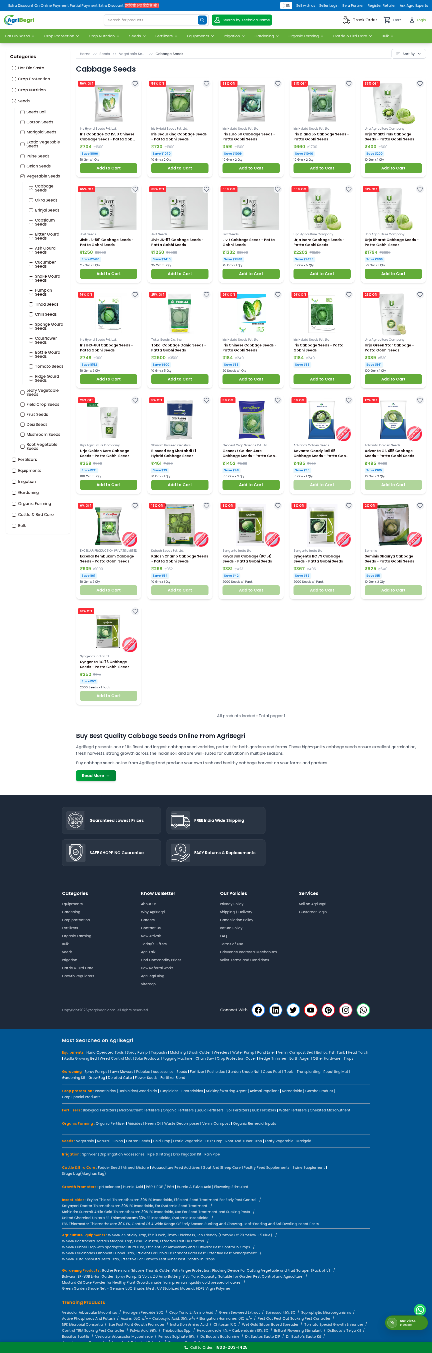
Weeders (221, 1052)
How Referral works (157, 968)
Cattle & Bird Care (36, 515)
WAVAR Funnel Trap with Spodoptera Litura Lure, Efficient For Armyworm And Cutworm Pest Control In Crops (156, 1247)
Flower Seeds (146, 1077)
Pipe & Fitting (159, 1154)
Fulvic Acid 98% (143, 1330)
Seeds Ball (36, 112)
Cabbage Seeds (44, 188)
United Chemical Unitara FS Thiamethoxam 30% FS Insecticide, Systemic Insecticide (135, 1217)
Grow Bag (96, 1077)
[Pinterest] (328, 1010)
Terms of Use (231, 943)
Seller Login (328, 5)
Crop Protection (34, 79)
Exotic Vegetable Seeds (43, 144)
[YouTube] (311, 1010)
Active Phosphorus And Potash (88, 1318)
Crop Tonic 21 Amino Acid (191, 1312)
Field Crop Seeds (42, 405)
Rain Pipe (212, 1154)
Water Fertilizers (293, 1110)
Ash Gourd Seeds (45, 250)
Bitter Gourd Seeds (47, 236)
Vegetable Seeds (43, 176)
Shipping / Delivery (236, 911)
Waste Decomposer (181, 1123)
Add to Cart (108, 168)
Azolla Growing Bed (80, 1058)
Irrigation (27, 482)
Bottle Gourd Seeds (47, 354)
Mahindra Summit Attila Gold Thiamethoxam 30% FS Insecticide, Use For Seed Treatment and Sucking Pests (156, 1211)
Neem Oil (153, 1123)
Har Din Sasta (31, 68)
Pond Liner (266, 1052)
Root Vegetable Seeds (42, 447)
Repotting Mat (336, 1071)
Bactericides (192, 1090)
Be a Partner (353, 5)
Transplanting (308, 1071)
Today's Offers (154, 943)
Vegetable (85, 1140)
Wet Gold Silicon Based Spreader (270, 1324)
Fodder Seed (109, 1167)
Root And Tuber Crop (244, 1140)
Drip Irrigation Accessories (122, 1154)
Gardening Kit (74, 1077)
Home (85, 53)
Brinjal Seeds (47, 210)
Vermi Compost (216, 1123)
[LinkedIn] (275, 1010)
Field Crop (161, 1140)
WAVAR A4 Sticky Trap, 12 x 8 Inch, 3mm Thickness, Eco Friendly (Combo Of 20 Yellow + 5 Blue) (190, 1235)
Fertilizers (27, 460)
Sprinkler (89, 1154)
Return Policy (231, 927)
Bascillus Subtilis (76, 1336)
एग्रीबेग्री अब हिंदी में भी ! (119, 5)
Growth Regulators (78, 976)
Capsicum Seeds (45, 222)
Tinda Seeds (46, 304)
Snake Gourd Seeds (47, 278)
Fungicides (169, 1090)
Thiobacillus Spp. (176, 1330)
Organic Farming (34, 504)
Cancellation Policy (236, 919)
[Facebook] (258, 1010)
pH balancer (109, 1186)
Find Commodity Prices (161, 959)
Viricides (135, 1123)
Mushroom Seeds (43, 435)
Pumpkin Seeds (43, 292)
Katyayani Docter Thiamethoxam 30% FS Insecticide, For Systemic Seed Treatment (135, 1205)
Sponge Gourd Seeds (49, 326)
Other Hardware (326, 1058)
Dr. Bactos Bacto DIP (262, 1336)
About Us (148, 903)
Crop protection (76, 919)
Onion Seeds (38, 166)
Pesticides (216, 1071)
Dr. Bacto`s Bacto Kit (303, 1336)
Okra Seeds (46, 200)
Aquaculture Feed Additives (176, 1167)
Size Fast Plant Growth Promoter (136, 1324)
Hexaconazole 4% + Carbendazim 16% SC (232, 1330)
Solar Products (147, 1058)
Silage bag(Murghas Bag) (84, 1173)
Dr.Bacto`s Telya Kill (344, 1330)
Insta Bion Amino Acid (189, 1324)
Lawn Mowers (121, 1071)
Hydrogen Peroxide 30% (143, 1312)
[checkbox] (14, 68)
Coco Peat (272, 1071)
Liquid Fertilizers (210, 1110)
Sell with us (305, 5)
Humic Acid (133, 1186)
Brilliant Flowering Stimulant (298, 1330)
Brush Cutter (200, 1052)
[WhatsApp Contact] (420, 1310)
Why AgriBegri (153, 911)
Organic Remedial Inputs (254, 1123)
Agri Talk (148, 951)
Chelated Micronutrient (330, 1110)
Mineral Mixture (136, 1167)
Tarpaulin (159, 1052)
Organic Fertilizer (110, 1123)
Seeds (24, 101)
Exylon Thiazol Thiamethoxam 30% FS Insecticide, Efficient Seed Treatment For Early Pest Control (171, 1199)
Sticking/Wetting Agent (226, 1090)
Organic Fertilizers (178, 1110)
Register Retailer (382, 5)
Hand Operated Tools (105, 1052)
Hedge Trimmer (272, 1058)
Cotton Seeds (39, 122)
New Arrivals (151, 935)
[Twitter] (293, 1010)
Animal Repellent (264, 1090)
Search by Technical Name (246, 20)
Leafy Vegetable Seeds (42, 393)
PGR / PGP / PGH (160, 1186)
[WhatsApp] (363, 1010)
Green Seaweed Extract (239, 1312)
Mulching (178, 1052)
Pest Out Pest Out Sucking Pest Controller (294, 1318)
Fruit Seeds (37, 415)
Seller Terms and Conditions (244, 959)
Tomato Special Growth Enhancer (333, 1324)
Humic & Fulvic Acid (194, 1186)
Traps (348, 1058)
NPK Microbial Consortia (82, 1324)
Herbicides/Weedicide (138, 1090)
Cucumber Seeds (45, 264)
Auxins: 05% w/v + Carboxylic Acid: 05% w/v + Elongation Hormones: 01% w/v (186, 1318)
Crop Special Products (81, 1096)
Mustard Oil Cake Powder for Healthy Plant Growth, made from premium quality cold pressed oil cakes (151, 1282)
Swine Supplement (308, 1167)
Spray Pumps (95, 1071)
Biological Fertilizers (99, 1110)
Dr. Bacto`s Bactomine (220, 1336)
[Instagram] (345, 1010)
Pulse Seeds (38, 156)
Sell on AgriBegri (312, 903)
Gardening (28, 493)
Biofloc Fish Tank (330, 1052)
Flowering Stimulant (231, 1186)
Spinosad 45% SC (281, 1312)
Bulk (22, 526)
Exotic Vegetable (187, 1140)
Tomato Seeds (49, 366)
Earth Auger (300, 1058)
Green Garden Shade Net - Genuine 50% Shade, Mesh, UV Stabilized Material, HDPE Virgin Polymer (146, 1288)
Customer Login (313, 911)
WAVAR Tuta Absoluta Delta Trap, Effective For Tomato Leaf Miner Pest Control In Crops (138, 1259)
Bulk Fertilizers (264, 1110)
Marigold (303, 1140)
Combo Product (319, 1090)
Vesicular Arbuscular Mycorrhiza (89, 1312)
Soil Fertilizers (237, 1110)
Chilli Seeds (46, 314)
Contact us (151, 927)
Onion (117, 1140)
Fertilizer (197, 1071)
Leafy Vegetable (279, 1140)
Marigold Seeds (41, 132)
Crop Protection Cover (236, 1058)
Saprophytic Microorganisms (326, 1312)
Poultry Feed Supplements (267, 1167)
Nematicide (292, 1090)
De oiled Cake (120, 1077)
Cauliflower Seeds (46, 340)
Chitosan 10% (225, 1324)
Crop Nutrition (32, 90)
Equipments (29, 471)
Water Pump (243, 1052)
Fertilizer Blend (172, 1077)
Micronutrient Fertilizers (139, 1110)
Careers (148, 919)
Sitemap (148, 984)
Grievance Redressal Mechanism (248, 951)
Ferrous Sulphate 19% (176, 1336)
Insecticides (105, 1090)
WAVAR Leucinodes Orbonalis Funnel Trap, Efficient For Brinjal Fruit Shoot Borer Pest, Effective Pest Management (159, 1253)
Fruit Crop (214, 1140)
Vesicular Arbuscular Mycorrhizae (124, 1336)
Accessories (163, 1071)
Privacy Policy (232, 903)
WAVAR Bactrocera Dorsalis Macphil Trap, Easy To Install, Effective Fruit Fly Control (133, 1241)
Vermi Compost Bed (295, 1052)
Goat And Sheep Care (222, 1167)
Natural (103, 1140)
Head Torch (358, 1052)
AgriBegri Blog (152, 976)
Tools (289, 1071)
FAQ (223, 935)
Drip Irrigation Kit (187, 1154)
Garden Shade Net (244, 1071)
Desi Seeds (37, 425)
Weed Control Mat (116, 1058)
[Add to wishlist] (135, 84)
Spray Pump (137, 1052)
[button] (108, 127)
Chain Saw (205, 1058)
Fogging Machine (177, 1058)
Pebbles (143, 1071)
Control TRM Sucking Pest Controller (93, 1330)
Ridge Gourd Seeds (47, 378)
